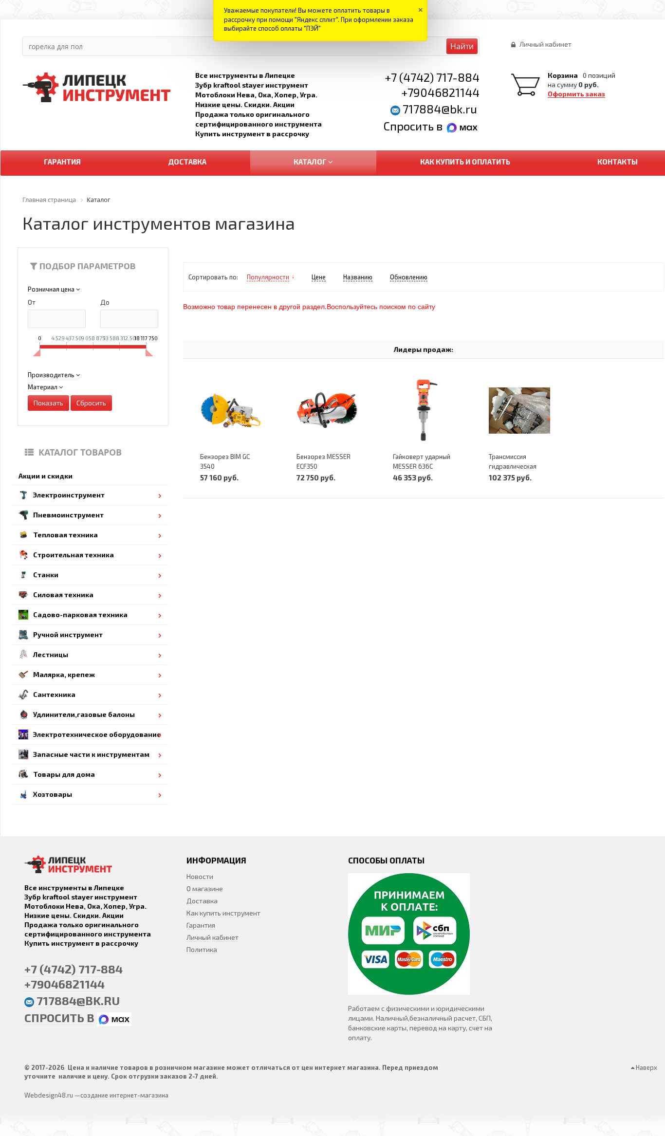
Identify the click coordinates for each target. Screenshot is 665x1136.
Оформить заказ (576, 94)
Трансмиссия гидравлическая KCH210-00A (512, 466)
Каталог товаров (80, 452)
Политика (201, 949)
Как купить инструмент (223, 913)
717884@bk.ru (440, 109)
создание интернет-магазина (124, 1095)
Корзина (563, 75)
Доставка (202, 901)
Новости (199, 876)
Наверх (645, 1067)
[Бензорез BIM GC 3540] (230, 410)
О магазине (204, 888)
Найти (462, 46)
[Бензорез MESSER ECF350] (327, 410)
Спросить (410, 126)
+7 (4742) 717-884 (432, 77)
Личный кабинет (212, 937)
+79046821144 (440, 92)
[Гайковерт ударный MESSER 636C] (423, 410)
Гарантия (200, 925)
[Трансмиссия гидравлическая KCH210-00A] (519, 410)
